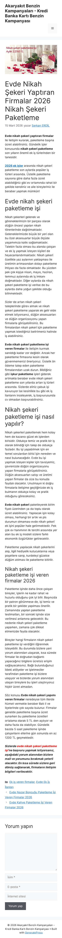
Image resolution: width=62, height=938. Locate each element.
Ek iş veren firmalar (22, 782)
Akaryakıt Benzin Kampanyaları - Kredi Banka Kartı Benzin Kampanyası (26, 13)
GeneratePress (34, 932)
